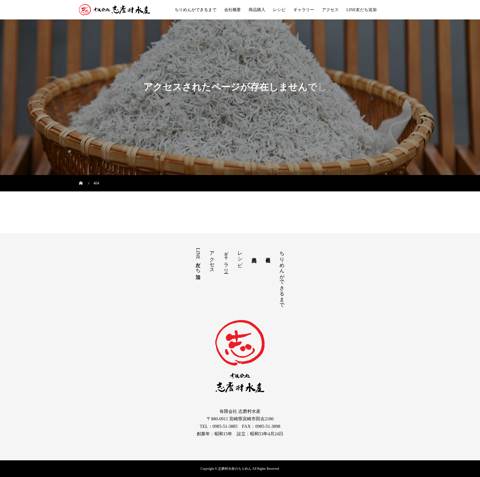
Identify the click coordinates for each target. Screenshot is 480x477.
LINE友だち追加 (361, 10)
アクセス (330, 10)
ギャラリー (303, 10)
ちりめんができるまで (195, 10)
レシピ (279, 10)
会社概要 (232, 10)
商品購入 (257, 10)
